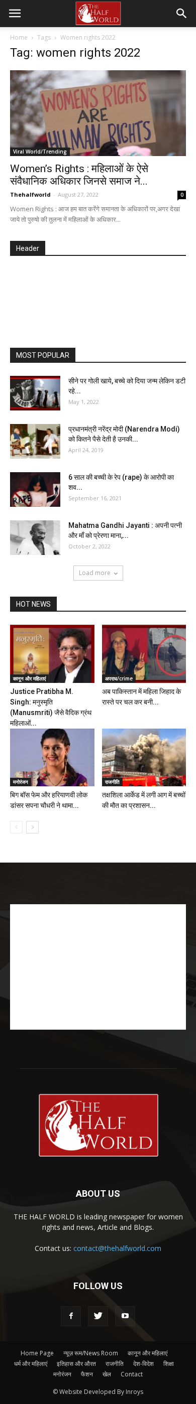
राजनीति (112, 781)
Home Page (37, 1353)
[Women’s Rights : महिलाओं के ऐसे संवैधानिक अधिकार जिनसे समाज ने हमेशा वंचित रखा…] (98, 113)
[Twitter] (98, 1316)
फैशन (87, 1374)
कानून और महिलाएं (29, 678)
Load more (95, 573)
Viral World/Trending (40, 151)
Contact (132, 1374)
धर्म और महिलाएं (30, 1363)
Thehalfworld (30, 194)
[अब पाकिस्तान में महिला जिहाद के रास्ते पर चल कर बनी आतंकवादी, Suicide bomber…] (144, 653)
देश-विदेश (143, 1363)
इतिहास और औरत (76, 1363)
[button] (182, 13)
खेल (107, 1374)
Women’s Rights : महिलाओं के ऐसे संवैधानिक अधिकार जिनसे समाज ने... (79, 175)
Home (19, 37)
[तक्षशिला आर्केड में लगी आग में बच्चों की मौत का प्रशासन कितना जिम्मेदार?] (144, 757)
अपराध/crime (119, 678)
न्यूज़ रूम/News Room (90, 1353)
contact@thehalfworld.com (117, 1248)
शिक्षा (168, 1363)
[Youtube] (125, 1316)
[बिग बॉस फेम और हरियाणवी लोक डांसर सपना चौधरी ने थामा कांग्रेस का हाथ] (52, 757)
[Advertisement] (103, 302)
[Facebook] (71, 1316)
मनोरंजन (20, 781)
